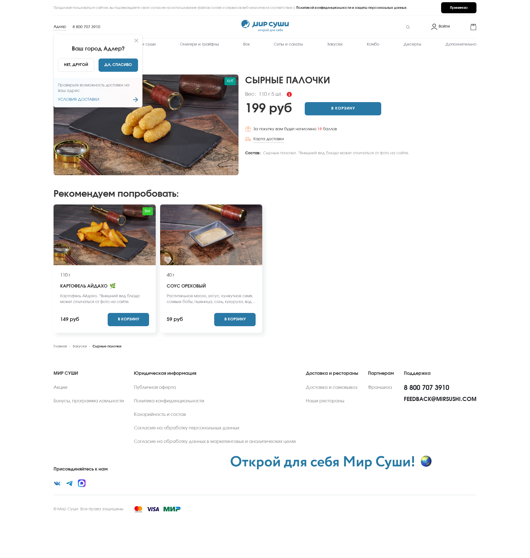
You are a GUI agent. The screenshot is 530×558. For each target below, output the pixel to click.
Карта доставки (268, 139)
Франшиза (380, 387)
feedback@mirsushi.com (440, 399)
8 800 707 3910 (86, 27)
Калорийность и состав (160, 414)
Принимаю (459, 7)
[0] (465, 27)
